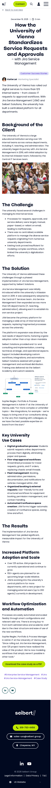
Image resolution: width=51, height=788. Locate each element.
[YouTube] (12, 690)
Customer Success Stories (34, 73)
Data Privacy (32, 775)
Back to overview (14, 9)
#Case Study (40, 678)
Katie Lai (12, 79)
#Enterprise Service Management (21, 675)
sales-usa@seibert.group (27, 736)
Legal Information (13, 775)
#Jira (44, 675)
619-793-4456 (27, 727)
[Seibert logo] (4, 4)
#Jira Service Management (18, 678)
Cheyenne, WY (27, 745)
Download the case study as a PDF (23, 664)
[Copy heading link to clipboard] (17, 129)
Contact (20, 4)
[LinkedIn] (5, 690)
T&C (44, 775)
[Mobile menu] (46, 4)
